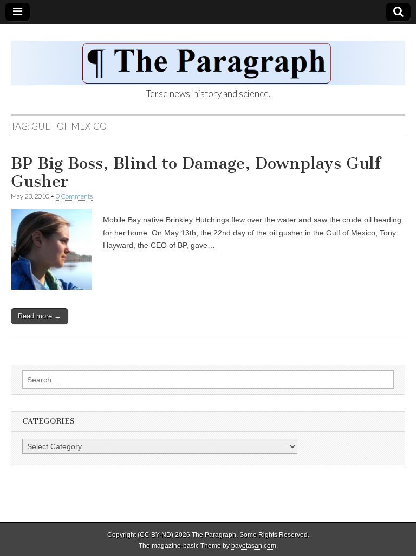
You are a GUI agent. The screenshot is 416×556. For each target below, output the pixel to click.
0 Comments (74, 196)
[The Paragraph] (208, 57)
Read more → (39, 316)
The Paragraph (214, 535)
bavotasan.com (253, 545)
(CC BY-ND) (155, 535)
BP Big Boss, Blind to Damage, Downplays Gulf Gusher (196, 172)
